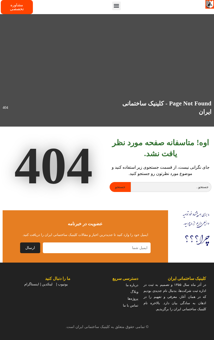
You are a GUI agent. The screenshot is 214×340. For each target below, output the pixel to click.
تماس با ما (130, 305)
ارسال (30, 248)
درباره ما (132, 285)
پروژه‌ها (133, 299)
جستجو (120, 187)
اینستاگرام (31, 284)
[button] (116, 6)
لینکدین (47, 284)
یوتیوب (63, 284)
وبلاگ (134, 292)
